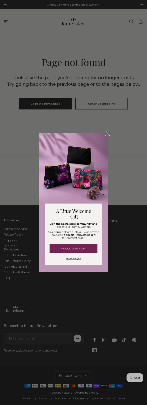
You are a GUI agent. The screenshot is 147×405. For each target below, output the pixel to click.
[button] (73, 248)
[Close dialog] (107, 133)
